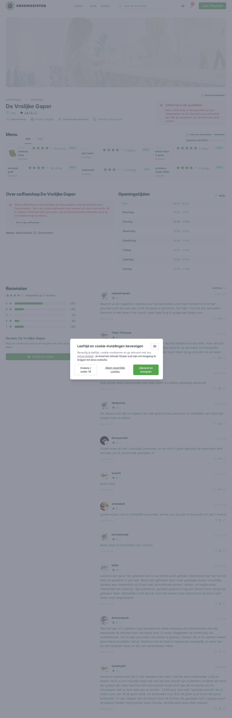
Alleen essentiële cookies (115, 369)
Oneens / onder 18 (85, 369)
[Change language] (155, 346)
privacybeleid (85, 356)
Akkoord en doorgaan (146, 369)
